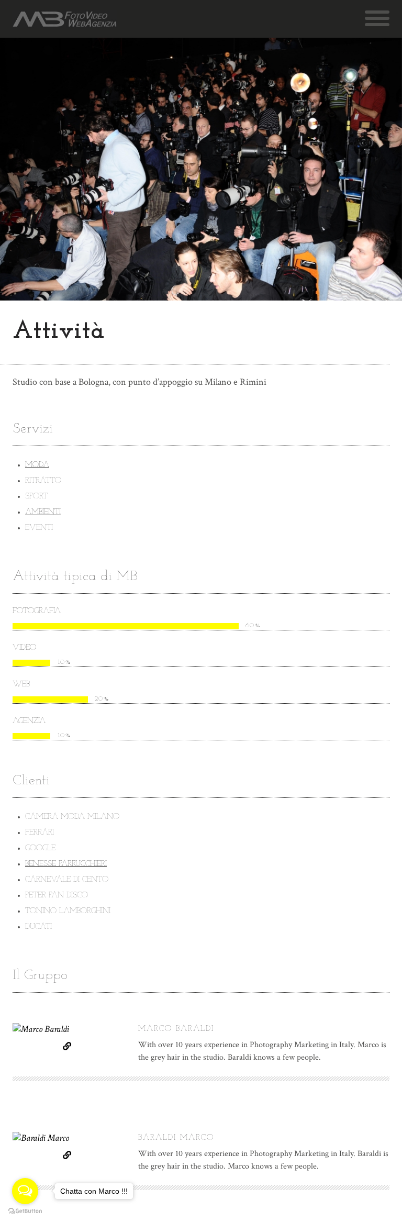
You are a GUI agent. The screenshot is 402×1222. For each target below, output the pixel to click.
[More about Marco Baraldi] (69, 1040)
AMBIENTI (43, 512)
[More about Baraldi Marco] (69, 1149)
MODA (37, 465)
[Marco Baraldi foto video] (64, 19)
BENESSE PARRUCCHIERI (66, 864)
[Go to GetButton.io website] (25, 1211)
